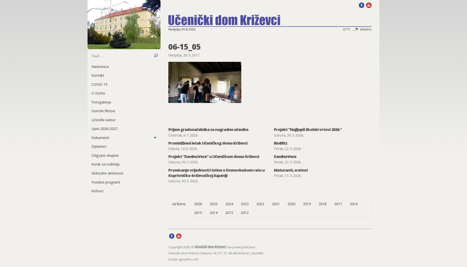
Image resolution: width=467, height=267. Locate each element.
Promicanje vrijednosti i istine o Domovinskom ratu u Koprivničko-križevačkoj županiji (216, 172)
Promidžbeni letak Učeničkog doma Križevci (207, 143)
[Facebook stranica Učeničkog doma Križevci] (361, 5)
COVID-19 (99, 84)
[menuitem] (124, 66)
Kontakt (97, 75)
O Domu (98, 93)
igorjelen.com (188, 259)
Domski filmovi (103, 111)
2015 (198, 212)
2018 (322, 204)
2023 (245, 204)
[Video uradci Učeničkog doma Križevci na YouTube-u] (369, 5)
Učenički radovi (103, 120)
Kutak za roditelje (105, 164)
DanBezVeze (285, 156)
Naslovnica (100, 66)
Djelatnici (98, 146)
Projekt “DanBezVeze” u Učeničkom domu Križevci (213, 156)
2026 (198, 204)
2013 (229, 212)
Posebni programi (105, 182)
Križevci (97, 191)
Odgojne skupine (105, 155)
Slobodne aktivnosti (107, 173)
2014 (213, 212)
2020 (291, 204)
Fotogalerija (101, 102)
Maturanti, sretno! (291, 170)
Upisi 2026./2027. (104, 128)
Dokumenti (100, 137)
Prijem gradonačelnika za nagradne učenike (208, 129)
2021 (276, 204)
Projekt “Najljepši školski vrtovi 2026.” (308, 129)
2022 (260, 204)
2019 (307, 204)
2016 (354, 204)
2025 (213, 204)
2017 (338, 204)
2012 (245, 212)
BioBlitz (280, 143)
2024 (229, 204)
